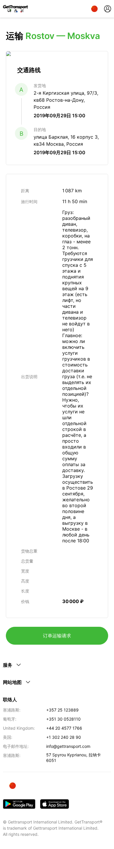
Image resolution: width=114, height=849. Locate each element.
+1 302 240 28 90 (63, 737)
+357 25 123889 (62, 709)
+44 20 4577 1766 (64, 728)
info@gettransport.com (68, 746)
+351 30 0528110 (63, 718)
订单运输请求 (57, 636)
